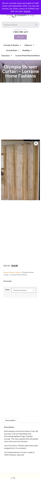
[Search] (36, 24)
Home (5, 272)
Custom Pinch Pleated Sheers (27, 55)
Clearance (5, 55)
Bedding (26, 50)
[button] (36, 143)
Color (7, 289)
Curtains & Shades (11, 45)
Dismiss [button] (27, 11)
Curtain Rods (11, 50)
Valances (28, 45)
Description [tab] (10, 420)
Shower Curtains (15, 272)
